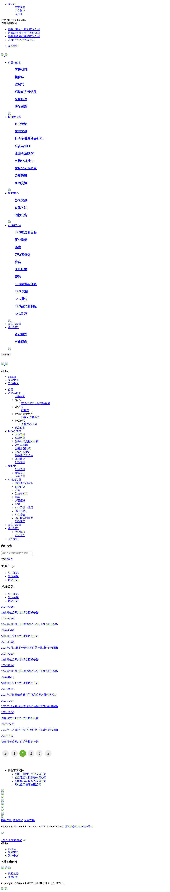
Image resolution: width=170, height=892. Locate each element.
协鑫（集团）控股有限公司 (24, 29)
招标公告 (21, 215)
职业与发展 (14, 323)
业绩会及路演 (24, 153)
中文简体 (20, 7)
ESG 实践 (21, 291)
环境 (18, 247)
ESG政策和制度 (26, 306)
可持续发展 (14, 225)
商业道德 (21, 239)
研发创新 (21, 106)
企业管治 (21, 124)
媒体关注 (21, 207)
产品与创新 (14, 62)
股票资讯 (21, 131)
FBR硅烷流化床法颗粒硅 (35, 403)
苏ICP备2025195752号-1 (79, 826)
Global (11, 4)
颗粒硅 (19, 77)
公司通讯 (21, 175)
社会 (18, 262)
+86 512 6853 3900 (11, 840)
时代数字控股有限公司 (21, 39)
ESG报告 (21, 299)
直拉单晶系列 (29, 424)
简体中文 (13, 379)
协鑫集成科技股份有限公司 (24, 36)
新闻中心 (13, 193)
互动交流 (21, 183)
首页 (10, 389)
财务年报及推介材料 (29, 138)
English (19, 14)
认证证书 (21, 269)
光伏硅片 (21, 99)
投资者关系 (14, 116)
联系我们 (13, 45)
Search (6, 354)
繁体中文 (13, 383)
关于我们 (13, 327)
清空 (10, 559)
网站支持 (29, 820)
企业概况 (21, 334)
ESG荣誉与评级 (26, 284)
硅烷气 (19, 84)
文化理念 (21, 342)
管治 (18, 276)
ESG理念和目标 (26, 232)
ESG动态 (21, 313)
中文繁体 (20, 10)
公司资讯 (21, 200)
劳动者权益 (22, 254)
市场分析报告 (24, 161)
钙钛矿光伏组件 (26, 92)
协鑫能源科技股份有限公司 (24, 32)
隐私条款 (6, 820)
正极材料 (21, 69)
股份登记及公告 (26, 168)
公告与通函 (22, 146)
